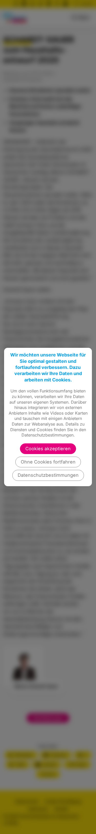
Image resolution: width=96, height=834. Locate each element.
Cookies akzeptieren (48, 448)
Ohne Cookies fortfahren (48, 462)
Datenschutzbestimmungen (48, 475)
